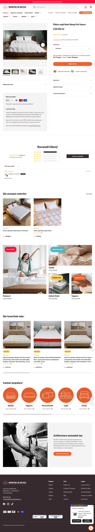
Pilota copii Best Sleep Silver (42, 230)
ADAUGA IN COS (72, 64)
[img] (8, 171)
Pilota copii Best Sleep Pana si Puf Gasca (15, 230)
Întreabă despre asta (87, 521)
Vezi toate (89, 193)
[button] (91, 7)
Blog (65, 495)
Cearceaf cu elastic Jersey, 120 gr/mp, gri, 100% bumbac (84, 513)
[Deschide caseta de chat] (91, 528)
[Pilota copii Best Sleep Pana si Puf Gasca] (17, 212)
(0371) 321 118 (6, 497)
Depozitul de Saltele (10, 525)
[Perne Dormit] (47, 395)
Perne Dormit (47, 405)
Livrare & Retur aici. (35, 125)
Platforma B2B (72, 13)
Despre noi (67, 485)
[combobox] (55, 7)
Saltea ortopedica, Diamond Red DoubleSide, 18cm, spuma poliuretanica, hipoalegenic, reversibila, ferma (47, 359)
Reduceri (5, 13)
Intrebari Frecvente (69, 488)
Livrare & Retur (85, 485)
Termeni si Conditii (86, 495)
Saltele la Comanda (16, 13)
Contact (50, 13)
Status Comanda (60, 13)
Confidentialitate (86, 492)
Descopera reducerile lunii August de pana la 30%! (47, 1)
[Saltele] (10, 395)
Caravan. (23, 525)
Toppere (29, 405)
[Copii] (66, 395)
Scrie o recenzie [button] (77, 156)
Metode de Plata (85, 488)
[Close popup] (92, 507)
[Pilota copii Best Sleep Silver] (47, 212)
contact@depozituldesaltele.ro (12, 499)
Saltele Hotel (29, 13)
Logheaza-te (57, 40)
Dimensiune (56, 44)
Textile (51, 492)
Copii (66, 405)
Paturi (84, 405)
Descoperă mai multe (62, 453)
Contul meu (84, 499)
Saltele (11, 405)
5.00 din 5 (22, 155)
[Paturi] (84, 395)
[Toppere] (29, 395)
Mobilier (51, 495)
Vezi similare (76, 521)
